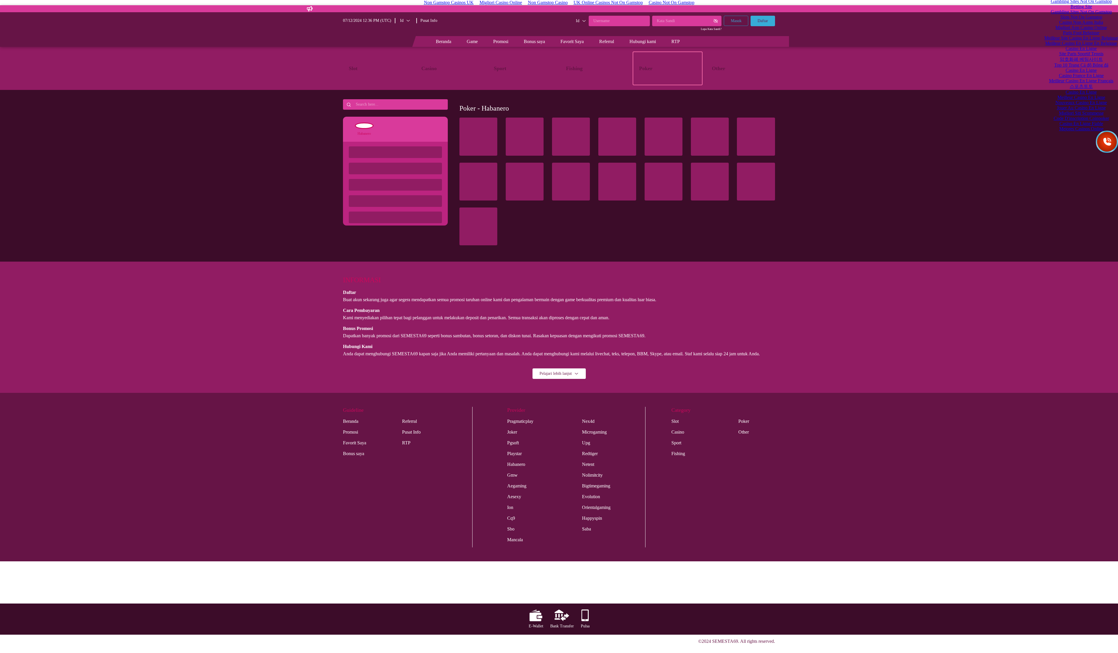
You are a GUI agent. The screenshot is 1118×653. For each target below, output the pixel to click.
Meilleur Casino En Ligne (1081, 97)
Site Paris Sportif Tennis (1081, 53)
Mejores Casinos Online (1081, 128)
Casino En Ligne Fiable (1081, 123)
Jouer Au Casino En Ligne (1081, 107)
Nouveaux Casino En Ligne (1081, 102)
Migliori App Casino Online (1081, 27)
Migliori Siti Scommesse (1081, 113)
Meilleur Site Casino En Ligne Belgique (1081, 38)
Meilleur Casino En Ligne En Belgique (1081, 43)
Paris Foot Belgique (1081, 32)
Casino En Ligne (1081, 48)
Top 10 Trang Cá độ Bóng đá (1081, 65)
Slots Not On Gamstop (1081, 17)
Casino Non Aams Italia (1081, 22)
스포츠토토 (1081, 86)
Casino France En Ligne (1081, 75)
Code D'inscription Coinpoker (1081, 118)
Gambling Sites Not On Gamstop (1081, 11)
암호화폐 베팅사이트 (1081, 59)
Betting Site (1081, 6)
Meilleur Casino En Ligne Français (1081, 80)
